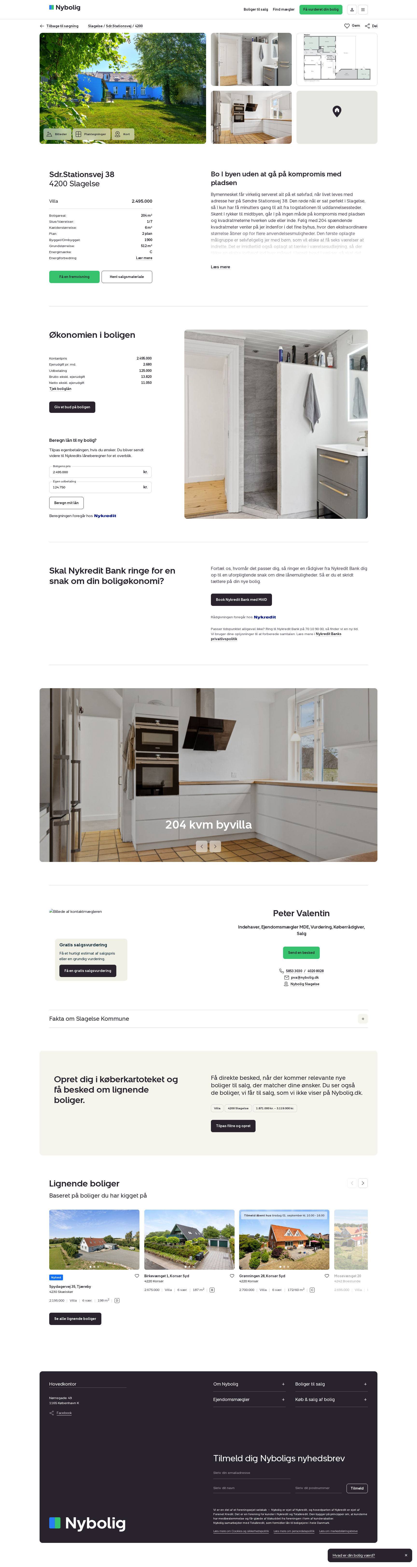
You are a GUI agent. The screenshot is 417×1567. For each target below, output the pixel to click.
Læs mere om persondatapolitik (294, 1531)
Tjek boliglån (60, 389)
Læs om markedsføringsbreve (338, 1531)
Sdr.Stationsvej (119, 26)
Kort (126, 134)
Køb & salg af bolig (315, 1399)
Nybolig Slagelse (305, 984)
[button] (220, 267)
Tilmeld (357, 1488)
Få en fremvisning (74, 277)
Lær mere (144, 258)
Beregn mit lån (66, 503)
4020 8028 (315, 971)
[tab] (90, 1267)
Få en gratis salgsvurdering (87, 971)
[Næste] (215, 846)
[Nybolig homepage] (87, 1524)
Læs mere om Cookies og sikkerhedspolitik (241, 1531)
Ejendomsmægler (231, 1399)
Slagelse (95, 26)
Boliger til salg (310, 1384)
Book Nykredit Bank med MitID (241, 600)
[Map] (337, 117)
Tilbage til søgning (62, 26)
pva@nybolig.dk (305, 978)
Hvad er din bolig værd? (354, 1555)
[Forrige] (202, 846)
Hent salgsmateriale (127, 277)
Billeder (61, 134)
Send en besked (301, 953)
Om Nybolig (225, 1384)
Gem (136, 1275)
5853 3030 (294, 971)
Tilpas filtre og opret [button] (233, 1126)
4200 (139, 26)
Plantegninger (95, 134)
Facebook (64, 1413)
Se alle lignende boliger (75, 1319)
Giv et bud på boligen (72, 407)
